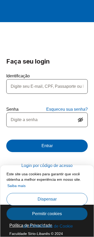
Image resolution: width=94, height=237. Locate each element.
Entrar (47, 146)
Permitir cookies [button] (47, 213)
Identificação (18, 76)
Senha (12, 109)
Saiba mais (16, 186)
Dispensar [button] (47, 199)
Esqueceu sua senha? (67, 109)
